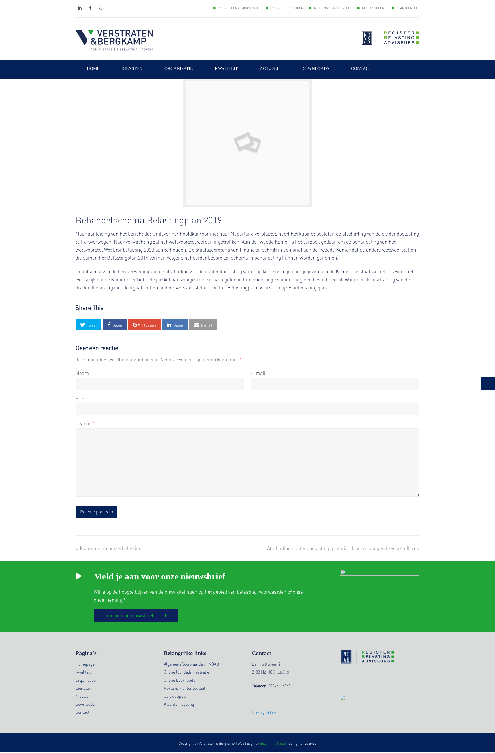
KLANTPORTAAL (407, 8)
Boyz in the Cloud (273, 743)
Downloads (85, 704)
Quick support (176, 696)
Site (80, 398)
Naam (84, 373)
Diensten (83, 688)
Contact (82, 712)
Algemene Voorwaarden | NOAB (191, 663)
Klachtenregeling (179, 704)
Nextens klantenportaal (184, 688)
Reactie (85, 423)
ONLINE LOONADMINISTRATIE (238, 8)
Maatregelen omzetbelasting (111, 548)
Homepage (85, 663)
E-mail (259, 373)
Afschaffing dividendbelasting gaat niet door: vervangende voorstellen (341, 548)
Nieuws (82, 696)
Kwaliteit (83, 671)
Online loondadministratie (186, 671)
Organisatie (86, 680)
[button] (88, 324)
